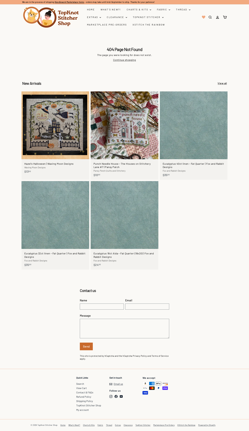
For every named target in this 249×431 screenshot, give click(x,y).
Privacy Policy (140, 356)
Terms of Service (160, 356)
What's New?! (111, 9)
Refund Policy (83, 396)
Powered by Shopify (207, 425)
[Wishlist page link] (203, 17)
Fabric (162, 9)
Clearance (116, 17)
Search (80, 383)
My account (82, 409)
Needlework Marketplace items (69, 2)
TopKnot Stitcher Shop (88, 405)
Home (91, 9)
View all (222, 83)
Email (128, 300)
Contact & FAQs (84, 392)
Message (85, 315)
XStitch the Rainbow (149, 24)
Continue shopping (124, 59)
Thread (182, 9)
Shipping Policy (84, 401)
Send (86, 346)
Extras (93, 17)
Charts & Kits (138, 9)
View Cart (81, 388)
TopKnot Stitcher (147, 17)
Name (83, 300)
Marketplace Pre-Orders (107, 24)
